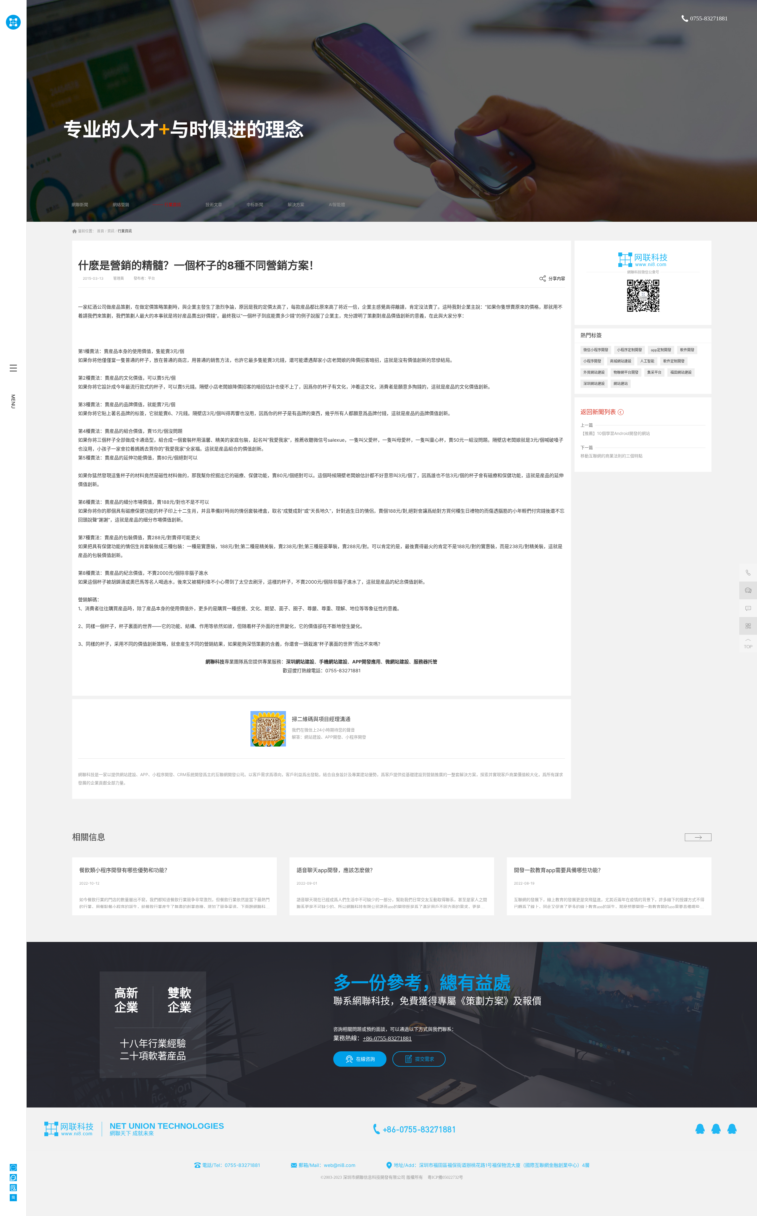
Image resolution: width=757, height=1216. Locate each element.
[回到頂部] (748, 643)
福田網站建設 (681, 372)
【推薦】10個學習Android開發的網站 (615, 433)
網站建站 (621, 383)
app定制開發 (661, 350)
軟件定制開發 (674, 361)
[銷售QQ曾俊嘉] (732, 1129)
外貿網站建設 (594, 372)
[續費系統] (13, 1187)
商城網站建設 (620, 361)
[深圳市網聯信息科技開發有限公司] (13, 22)
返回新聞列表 (598, 412)
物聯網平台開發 (626, 372)
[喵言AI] (13, 1177)
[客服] (748, 573)
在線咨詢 (365, 1059)
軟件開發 (687, 350)
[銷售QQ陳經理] (716, 1129)
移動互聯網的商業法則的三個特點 (611, 455)
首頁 (100, 231)
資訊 (110, 231)
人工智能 (647, 361)
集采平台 (654, 372)
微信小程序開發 (595, 350)
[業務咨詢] (748, 590)
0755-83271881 (709, 18)
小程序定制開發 (629, 350)
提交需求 (424, 1059)
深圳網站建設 (594, 383)
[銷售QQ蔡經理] (700, 1129)
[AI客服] (13, 1167)
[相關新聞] (698, 837)
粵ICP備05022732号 (445, 1177)
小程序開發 (592, 361)
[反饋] (748, 608)
